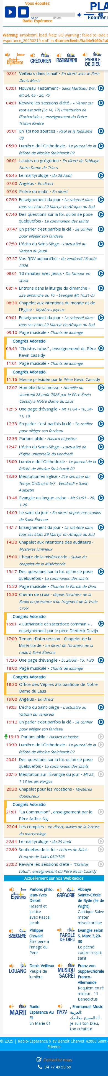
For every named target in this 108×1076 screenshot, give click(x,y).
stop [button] (23, 12)
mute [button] (82, 14)
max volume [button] (101, 15)
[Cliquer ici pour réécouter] (101, 89)
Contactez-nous (57, 1059)
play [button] (10, 12)
